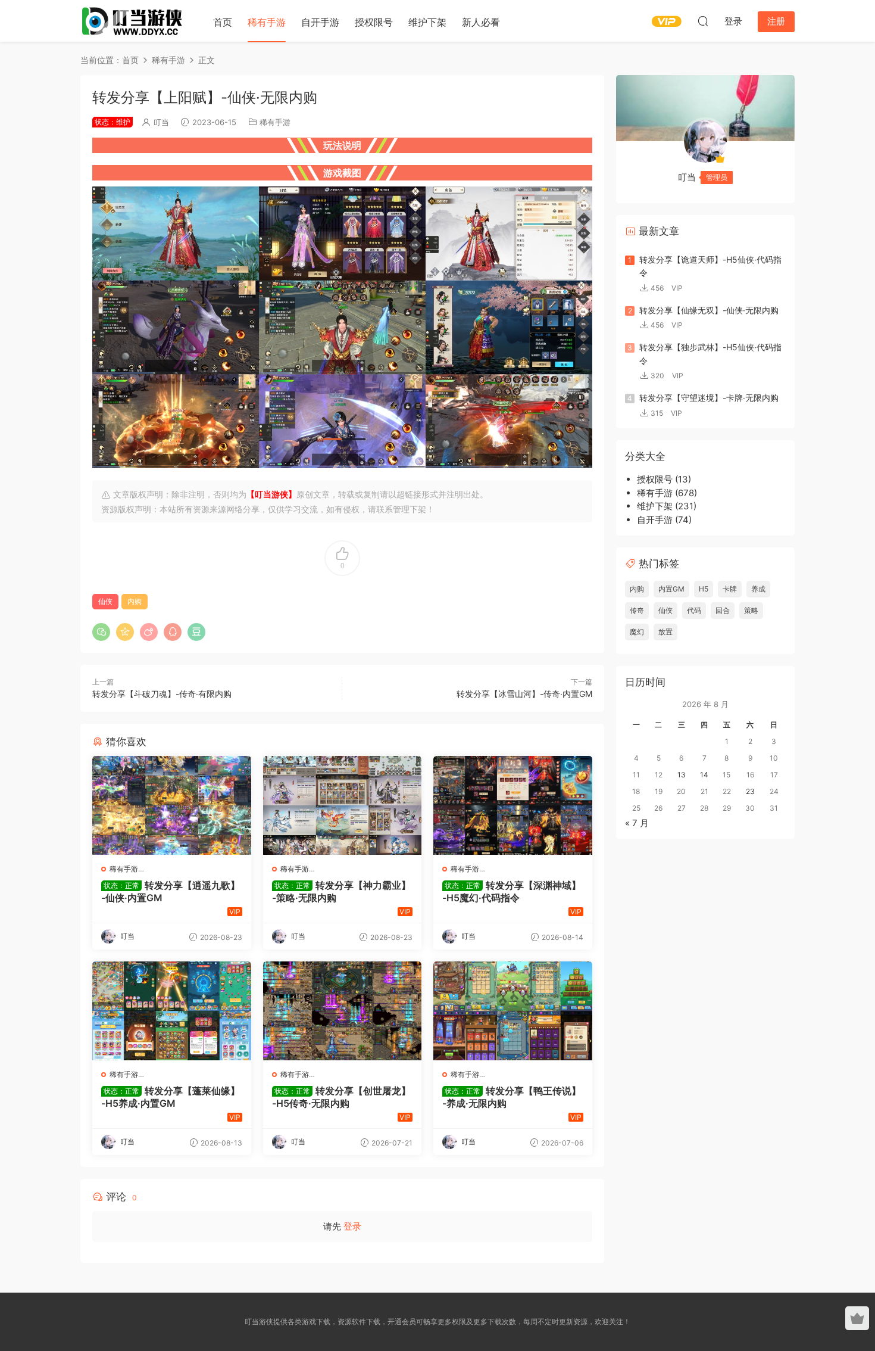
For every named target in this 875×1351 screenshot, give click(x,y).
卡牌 (730, 588)
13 (681, 774)
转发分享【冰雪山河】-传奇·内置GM (524, 694)
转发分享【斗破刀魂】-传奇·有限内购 (162, 694)
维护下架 (427, 22)
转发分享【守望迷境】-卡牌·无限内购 (709, 398)
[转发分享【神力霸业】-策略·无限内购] (342, 805)
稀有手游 (267, 22)
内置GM (671, 588)
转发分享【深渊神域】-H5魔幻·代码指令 (511, 891)
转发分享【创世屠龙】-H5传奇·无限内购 (341, 1097)
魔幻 (637, 631)
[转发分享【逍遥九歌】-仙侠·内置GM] (171, 805)
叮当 (161, 122)
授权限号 (374, 22)
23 (750, 791)
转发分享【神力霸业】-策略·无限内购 (341, 891)
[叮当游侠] (134, 21)
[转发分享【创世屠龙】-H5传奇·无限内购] (342, 1010)
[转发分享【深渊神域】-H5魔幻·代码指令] (512, 805)
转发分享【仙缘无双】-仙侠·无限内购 (709, 310)
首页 (222, 22)
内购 (134, 601)
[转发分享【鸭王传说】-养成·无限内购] (512, 1010)
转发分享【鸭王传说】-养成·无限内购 (511, 1097)
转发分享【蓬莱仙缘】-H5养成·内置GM (170, 1097)
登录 (352, 1226)
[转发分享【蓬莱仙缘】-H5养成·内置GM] (171, 1010)
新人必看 (481, 22)
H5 (703, 588)
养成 (758, 588)
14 (704, 774)
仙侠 (105, 601)
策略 (751, 610)
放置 (665, 631)
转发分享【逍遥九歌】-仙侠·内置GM (170, 891)
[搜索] (703, 20)
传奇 (637, 610)
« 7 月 (637, 823)
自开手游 (320, 22)
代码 (694, 610)
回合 (722, 610)
